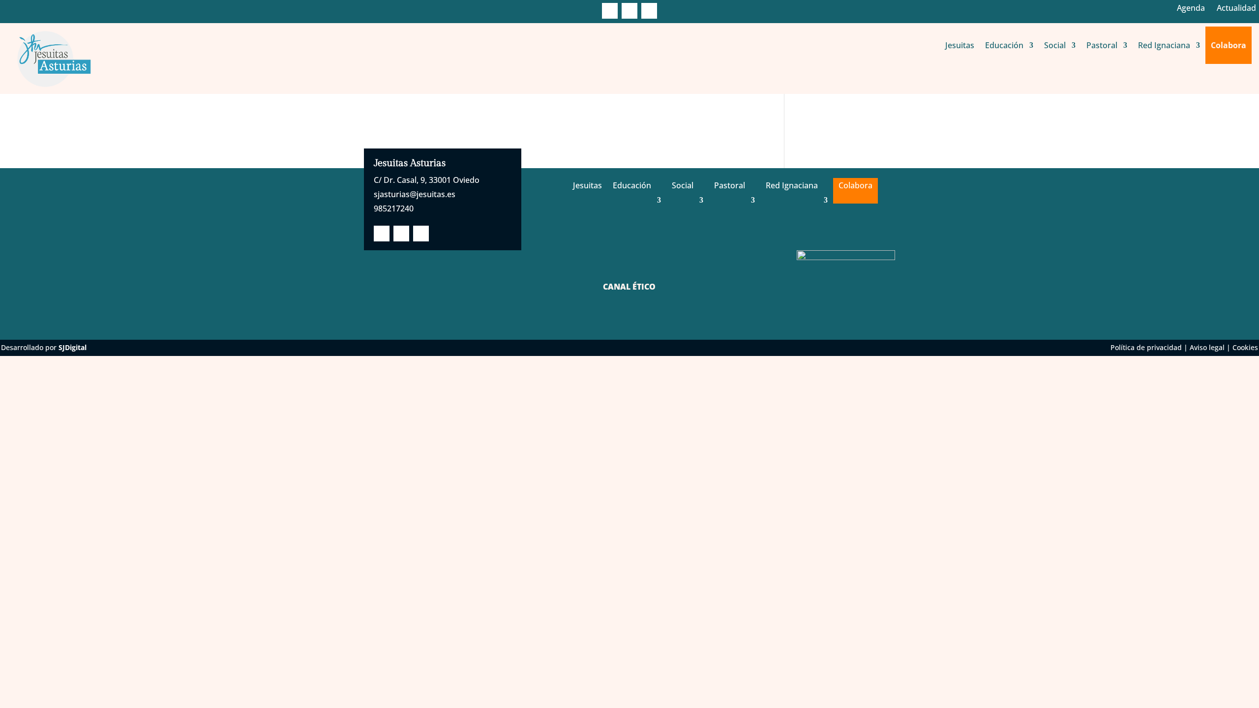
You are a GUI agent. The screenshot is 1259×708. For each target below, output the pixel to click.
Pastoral (1101, 45)
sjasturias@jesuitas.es (414, 194)
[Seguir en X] (629, 11)
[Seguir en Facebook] (610, 11)
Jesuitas (959, 45)
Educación (1004, 45)
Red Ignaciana (1164, 45)
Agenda (1191, 7)
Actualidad (1236, 7)
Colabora (1228, 45)
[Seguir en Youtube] (649, 11)
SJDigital (73, 347)
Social (1055, 45)
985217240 (394, 208)
